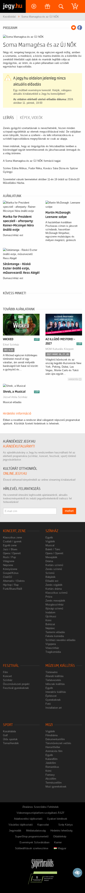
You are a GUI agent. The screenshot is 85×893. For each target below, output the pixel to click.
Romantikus (52, 766)
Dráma (49, 561)
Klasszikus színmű (56, 592)
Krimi (48, 620)
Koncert (7, 676)
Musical (49, 545)
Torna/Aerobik (11, 743)
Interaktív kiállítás (55, 691)
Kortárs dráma (53, 588)
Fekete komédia (54, 636)
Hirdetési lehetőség (61, 830)
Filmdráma (51, 735)
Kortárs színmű (54, 565)
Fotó (48, 703)
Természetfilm (53, 782)
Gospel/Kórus (11, 573)
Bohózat (50, 624)
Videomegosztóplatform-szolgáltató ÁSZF (40, 812)
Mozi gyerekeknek (55, 786)
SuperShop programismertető (31, 836)
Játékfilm (50, 762)
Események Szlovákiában (34, 842)
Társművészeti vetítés (58, 743)
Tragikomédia (53, 651)
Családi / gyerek (12, 541)
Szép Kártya (65, 824)
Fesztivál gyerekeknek (16, 688)
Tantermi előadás (55, 632)
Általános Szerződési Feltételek (40, 806)
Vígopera (50, 644)
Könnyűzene (10, 569)
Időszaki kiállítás (55, 684)
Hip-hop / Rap (11, 584)
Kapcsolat (43, 824)
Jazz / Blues (10, 549)
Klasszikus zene (12, 537)
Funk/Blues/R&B (12, 588)
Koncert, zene (14, 531)
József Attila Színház (15, 397)
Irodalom (50, 612)
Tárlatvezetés (53, 680)
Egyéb (49, 537)
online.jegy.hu (15, 474)
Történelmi (51, 672)
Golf (5, 735)
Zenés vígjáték (53, 584)
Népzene (8, 565)
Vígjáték (50, 541)
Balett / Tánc (52, 549)
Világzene (8, 561)
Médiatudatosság (36, 830)
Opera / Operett (12, 553)
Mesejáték (51, 557)
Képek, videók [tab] (31, 118)
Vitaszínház (52, 647)
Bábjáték (50, 576)
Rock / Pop (9, 557)
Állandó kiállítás (54, 676)
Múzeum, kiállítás (60, 666)
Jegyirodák (15, 830)
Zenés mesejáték (55, 600)
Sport (8, 725)
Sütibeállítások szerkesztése (31, 848)
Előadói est (51, 580)
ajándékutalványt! (19, 446)
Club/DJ (7, 576)
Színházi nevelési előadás (60, 640)
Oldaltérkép (59, 836)
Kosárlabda (9, 731)
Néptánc (50, 628)
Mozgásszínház (54, 604)
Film (5, 672)
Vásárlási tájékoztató (20, 824)
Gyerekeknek (53, 699)
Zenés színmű (53, 569)
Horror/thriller (52, 747)
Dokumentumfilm (55, 739)
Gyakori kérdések (57, 818)
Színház (51, 531)
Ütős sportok (10, 739)
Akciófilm (50, 778)
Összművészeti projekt (16, 684)
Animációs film (53, 751)
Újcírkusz (50, 616)
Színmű (49, 573)
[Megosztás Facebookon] (79, 27)
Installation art (53, 707)
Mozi (49, 725)
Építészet (51, 695)
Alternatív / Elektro (14, 580)
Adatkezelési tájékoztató (28, 818)
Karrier (58, 842)
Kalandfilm (51, 759)
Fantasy (50, 774)
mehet (69, 511)
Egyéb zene (10, 545)
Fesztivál (11, 666)
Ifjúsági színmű (54, 608)
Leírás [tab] (8, 118)
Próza (48, 596)
